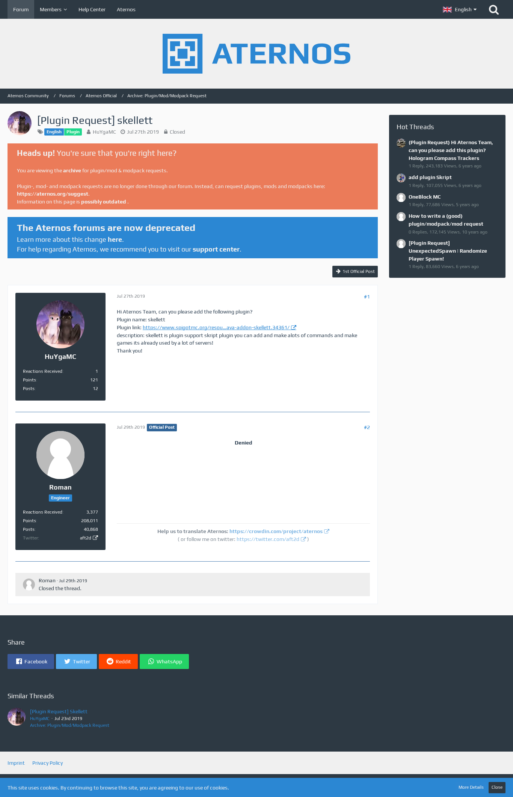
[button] (459, 9)
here (115, 239)
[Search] (493, 9)
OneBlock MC (425, 197)
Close (497, 787)
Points (29, 380)
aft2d (85, 538)
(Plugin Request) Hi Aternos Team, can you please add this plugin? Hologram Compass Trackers (451, 150)
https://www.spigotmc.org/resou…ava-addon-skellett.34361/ (216, 327)
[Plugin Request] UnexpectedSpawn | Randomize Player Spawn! (448, 250)
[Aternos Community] (256, 53)
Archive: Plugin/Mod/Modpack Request (69, 725)
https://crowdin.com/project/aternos (276, 531)
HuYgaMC (104, 132)
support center (216, 249)
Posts (29, 388)
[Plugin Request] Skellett (59, 711)
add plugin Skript (430, 177)
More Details (471, 787)
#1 (367, 297)
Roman (47, 580)
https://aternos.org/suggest (52, 194)
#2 (367, 427)
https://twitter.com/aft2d (268, 539)
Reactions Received (42, 371)
